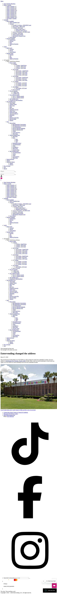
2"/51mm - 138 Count (17, 33)
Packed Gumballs (11, 38)
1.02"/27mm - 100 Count (21, 72)
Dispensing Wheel (16, 143)
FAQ (10, 413)
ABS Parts (14, 136)
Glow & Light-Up (14, 113)
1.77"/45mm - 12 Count (21, 83)
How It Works (7, 166)
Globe (13, 146)
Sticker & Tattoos (11, 162)
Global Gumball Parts (15, 135)
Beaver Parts (12, 123)
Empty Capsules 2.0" (11, 9)
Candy (5, 46)
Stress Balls (12, 103)
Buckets (11, 41)
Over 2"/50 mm (16, 89)
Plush (11, 116)
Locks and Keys (16, 132)
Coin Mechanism (16, 144)
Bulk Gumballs (10, 21)
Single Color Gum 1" (20, 29)
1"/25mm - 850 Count (17, 28)
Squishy (11, 120)
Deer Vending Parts (14, 151)
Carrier (14, 154)
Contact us (15, 412)
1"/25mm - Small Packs (20, 65)
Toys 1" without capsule (18, 96)
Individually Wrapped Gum (18, 36)
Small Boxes (12, 40)
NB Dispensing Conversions (19, 125)
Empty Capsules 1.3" (11, 7)
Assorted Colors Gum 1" (21, 30)
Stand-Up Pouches (14, 44)
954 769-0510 (10, 416)
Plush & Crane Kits (14, 117)
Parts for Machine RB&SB (18, 128)
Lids (16, 142)
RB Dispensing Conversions (19, 124)
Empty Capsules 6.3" (11, 15)
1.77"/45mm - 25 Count (21, 84)
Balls (11, 107)
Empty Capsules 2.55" (12, 10)
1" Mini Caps (15, 92)
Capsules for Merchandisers (16, 100)
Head (16, 140)
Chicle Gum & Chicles (17, 34)
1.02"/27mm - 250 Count (21, 74)
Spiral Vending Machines (9, 3)
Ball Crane (12, 105)
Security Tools (15, 150)
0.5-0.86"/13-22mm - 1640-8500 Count (21, 25)
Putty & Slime (13, 119)
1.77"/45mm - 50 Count (21, 85)
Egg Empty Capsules (11, 18)
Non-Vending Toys (11, 101)
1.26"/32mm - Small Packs (21, 77)
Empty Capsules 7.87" (12, 17)
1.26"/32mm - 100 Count (21, 80)
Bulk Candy (9, 48)
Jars (10, 45)
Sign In (5, 168)
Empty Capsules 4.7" (11, 14)
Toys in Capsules (14, 91)
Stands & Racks (10, 159)
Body (13, 137)
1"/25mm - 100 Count (20, 66)
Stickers (11, 164)
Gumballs (6, 19)
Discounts (6, 413)
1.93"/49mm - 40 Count (21, 88)
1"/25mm (14, 64)
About (11, 412)
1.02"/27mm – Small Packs (21, 70)
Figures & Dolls (13, 112)
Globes (14, 131)
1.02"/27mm (15, 69)
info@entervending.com (9, 415)
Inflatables (12, 115)
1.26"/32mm (15, 76)
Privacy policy (14, 413)
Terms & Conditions (23, 412)
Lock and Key (15, 156)
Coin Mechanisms (16, 127)
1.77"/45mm (15, 81)
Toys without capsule (14, 95)
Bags (11, 42)
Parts (8, 121)
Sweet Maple (13, 37)
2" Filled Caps (15, 93)
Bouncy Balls (13, 62)
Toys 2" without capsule (18, 97)
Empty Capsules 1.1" (11, 6)
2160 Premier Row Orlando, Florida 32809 (15, 361)
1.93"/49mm (15, 87)
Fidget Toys (12, 111)
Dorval (11, 50)
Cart (5, 167)
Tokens (8, 160)
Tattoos (11, 163)
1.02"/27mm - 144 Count (21, 73)
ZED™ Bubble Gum (14, 22)
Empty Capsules (7, 5)
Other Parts (15, 133)
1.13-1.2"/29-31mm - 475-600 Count (21, 32)
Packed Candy (10, 53)
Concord (12, 24)
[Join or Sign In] (1, 176)
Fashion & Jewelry (14, 109)
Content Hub (7, 412)
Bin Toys (12, 108)
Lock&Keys (15, 147)
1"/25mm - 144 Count (20, 68)
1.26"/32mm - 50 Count (21, 78)
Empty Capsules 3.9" (11, 13)
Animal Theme (13, 104)
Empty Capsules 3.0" (11, 11)
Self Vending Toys (14, 99)
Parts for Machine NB (17, 129)
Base (16, 139)
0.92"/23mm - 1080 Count (18, 26)
